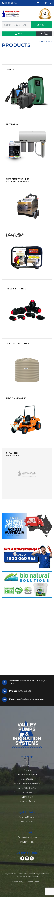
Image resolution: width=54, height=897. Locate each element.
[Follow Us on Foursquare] (46, 3)
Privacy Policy (27, 842)
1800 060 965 (10, 3)
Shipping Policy (27, 801)
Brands (27, 770)
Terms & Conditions (27, 837)
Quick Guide (27, 779)
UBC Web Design (31, 876)
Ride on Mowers (27, 817)
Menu (20, 34)
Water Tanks (27, 821)
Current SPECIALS (27, 788)
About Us (27, 792)
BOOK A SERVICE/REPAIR (27, 783)
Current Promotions (27, 774)
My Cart (46, 33)
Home (41, 41)
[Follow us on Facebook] (42, 3)
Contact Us (27, 797)
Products (49, 41)
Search (41, 25)
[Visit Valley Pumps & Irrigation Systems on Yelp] (50, 3)
